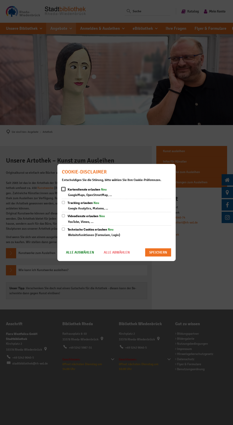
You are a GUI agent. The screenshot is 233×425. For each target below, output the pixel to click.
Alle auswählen (80, 252)
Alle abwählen (117, 252)
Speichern (158, 252)
